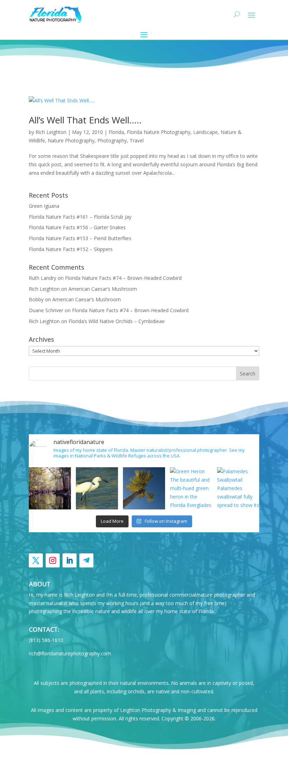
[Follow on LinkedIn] (70, 560)
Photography (112, 140)
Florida (116, 132)
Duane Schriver (46, 310)
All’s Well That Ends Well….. (85, 120)
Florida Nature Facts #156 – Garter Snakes (77, 227)
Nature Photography (71, 140)
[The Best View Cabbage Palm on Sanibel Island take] (144, 488)
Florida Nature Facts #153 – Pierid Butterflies (80, 238)
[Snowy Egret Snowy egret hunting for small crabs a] (97, 488)
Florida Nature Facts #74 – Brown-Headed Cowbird (123, 278)
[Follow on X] (36, 560)
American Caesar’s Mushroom (102, 288)
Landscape (205, 132)
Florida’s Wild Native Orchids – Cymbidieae (116, 321)
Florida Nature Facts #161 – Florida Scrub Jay (80, 216)
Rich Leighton (50, 132)
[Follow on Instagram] (53, 560)
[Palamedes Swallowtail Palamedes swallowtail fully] (238, 488)
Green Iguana (44, 206)
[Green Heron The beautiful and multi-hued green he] (191, 488)
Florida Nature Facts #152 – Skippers (71, 249)
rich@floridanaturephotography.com (70, 653)
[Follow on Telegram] (86, 560)
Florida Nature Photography (158, 132)
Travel (137, 140)
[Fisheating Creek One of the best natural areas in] (50, 488)
